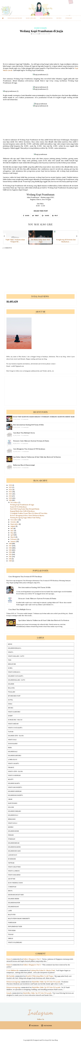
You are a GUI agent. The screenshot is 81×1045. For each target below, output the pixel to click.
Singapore (12, 664)
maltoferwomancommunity (19, 918)
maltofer (11, 914)
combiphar (12, 887)
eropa (10, 891)
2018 (10, 543)
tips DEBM (12, 930)
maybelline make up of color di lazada (46, 982)
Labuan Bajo (12, 855)
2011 (10, 559)
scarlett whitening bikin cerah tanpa (39, 976)
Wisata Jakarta (13, 763)
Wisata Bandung (14, 712)
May (12, 533)
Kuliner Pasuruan (14, 791)
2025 (10, 487)
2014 (10, 552)
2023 (10, 492)
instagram (48, 1025)
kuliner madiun (14, 903)
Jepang (10, 708)
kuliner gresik (13, 899)
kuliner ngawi (13, 907)
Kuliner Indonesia (46, 18)
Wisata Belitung (14, 867)
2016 (10, 548)
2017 (10, 546)
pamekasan (12, 922)
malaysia (11, 688)
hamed (9, 959)
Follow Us (40, 1019)
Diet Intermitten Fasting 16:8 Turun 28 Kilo (28, 425)
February (13, 539)
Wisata (10, 652)
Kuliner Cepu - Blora (16, 736)
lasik (10, 910)
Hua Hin (11, 807)
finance (11, 767)
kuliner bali (12, 751)
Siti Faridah (10, 976)
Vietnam (11, 863)
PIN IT (56, 215)
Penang (11, 835)
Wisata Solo (12, 823)
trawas (10, 934)
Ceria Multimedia (12, 970)
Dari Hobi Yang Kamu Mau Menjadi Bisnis (24, 509)
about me (11, 879)
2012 (10, 556)
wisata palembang (15, 942)
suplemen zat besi (15, 926)
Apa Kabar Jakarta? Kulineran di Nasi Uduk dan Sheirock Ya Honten (37, 457)
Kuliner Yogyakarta (15, 676)
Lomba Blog (12, 759)
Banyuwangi (12, 803)
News (10, 644)
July (11, 528)
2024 (10, 489)
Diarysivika (35, 33)
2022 (10, 494)
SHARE (27, 215)
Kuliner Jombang (14, 811)
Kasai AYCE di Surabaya (18, 507)
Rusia (10, 747)
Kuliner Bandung (14, 755)
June (12, 531)
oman (10, 799)
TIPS (9, 660)
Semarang (12, 819)
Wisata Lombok (14, 871)
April (12, 535)
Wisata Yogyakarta (15, 728)
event (10, 716)
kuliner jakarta (14, 783)
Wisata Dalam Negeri (15, 18)
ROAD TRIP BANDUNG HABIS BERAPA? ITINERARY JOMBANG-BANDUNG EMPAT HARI (43, 417)
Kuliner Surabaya (14, 648)
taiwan (10, 732)
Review (59, 18)
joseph (8, 993)
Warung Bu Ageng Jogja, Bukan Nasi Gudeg (25, 518)
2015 (10, 550)
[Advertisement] (40, 49)
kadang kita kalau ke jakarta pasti (42, 970)
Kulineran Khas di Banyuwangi (24, 465)
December (14, 502)
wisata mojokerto (15, 787)
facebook (35, 1025)
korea (10, 668)
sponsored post (14, 696)
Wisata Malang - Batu (16, 656)
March (12, 537)
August (13, 526)
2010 (10, 561)
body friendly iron (15, 883)
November (14, 520)
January (13, 541)
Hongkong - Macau (15, 720)
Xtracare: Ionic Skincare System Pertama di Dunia (31, 441)
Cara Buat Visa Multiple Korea (24, 433)
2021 (10, 496)
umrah (10, 938)
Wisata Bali (12, 740)
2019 (10, 500)
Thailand (11, 692)
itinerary (68, 18)
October (13, 522)
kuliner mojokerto (15, 795)
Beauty (10, 779)
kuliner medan (13, 843)
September (14, 524)
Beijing (10, 827)
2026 (10, 485)
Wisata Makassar (14, 875)
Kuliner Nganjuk (14, 847)
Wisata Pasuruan (14, 775)
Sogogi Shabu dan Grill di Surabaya (22, 511)
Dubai (10, 704)
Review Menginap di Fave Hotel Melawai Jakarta (27, 515)
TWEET (36, 215)
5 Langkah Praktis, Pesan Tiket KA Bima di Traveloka (28, 513)
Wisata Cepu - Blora (15, 771)
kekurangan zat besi (16, 895)
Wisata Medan (13, 724)
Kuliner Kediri (13, 831)
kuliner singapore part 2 (32, 959)
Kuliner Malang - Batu (16, 680)
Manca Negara (31, 18)
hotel (10, 700)
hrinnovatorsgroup (13, 982)
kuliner (11, 684)
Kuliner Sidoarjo (14, 851)
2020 (10, 498)
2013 (10, 554)
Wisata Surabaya (14, 672)
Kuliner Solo (13, 815)
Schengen (12, 859)
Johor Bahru (12, 743)
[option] (15, 238)
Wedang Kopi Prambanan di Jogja (22, 505)
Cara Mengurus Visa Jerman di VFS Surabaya (29, 449)
